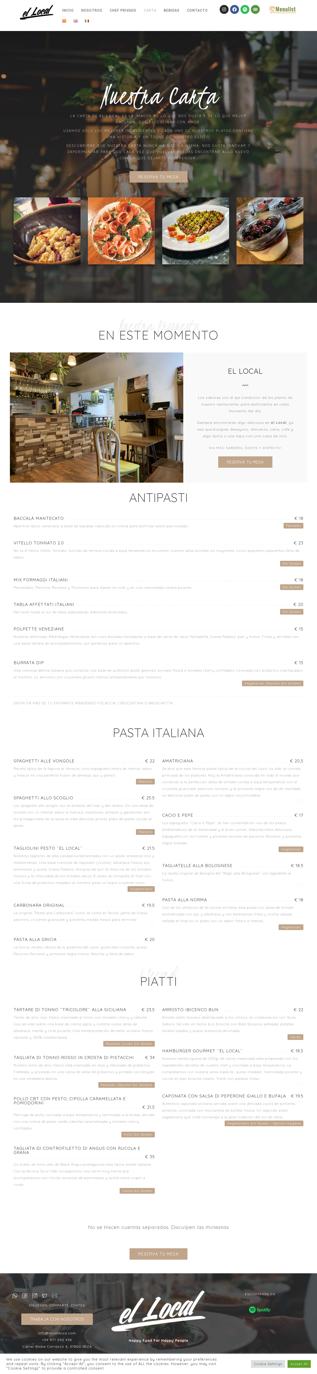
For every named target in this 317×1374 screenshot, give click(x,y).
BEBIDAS (172, 10)
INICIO (68, 10)
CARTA (150, 10)
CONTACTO (197, 10)
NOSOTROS (91, 10)
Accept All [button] (299, 1364)
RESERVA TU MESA (158, 176)
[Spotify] (244, 9)
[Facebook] (234, 9)
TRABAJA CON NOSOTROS (57, 1319)
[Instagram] (224, 9)
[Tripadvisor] (255, 9)
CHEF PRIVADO (123, 10)
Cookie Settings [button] (268, 1364)
